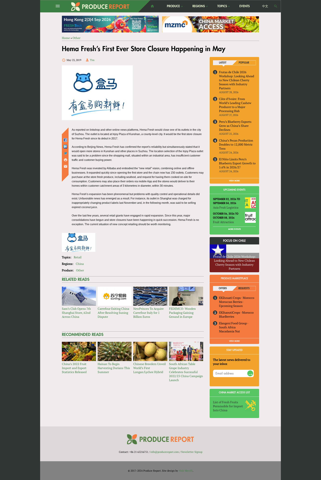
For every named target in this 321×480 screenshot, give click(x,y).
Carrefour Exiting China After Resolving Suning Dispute (113, 313)
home (152, 6)
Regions (198, 6)
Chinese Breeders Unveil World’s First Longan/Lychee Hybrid (149, 368)
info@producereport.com (164, 452)
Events (244, 6)
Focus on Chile (234, 240)
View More (234, 341)
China (80, 264)
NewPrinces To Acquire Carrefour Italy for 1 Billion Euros (148, 313)
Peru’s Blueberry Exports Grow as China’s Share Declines (235, 126)
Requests (244, 288)
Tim (92, 60)
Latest (222, 62)
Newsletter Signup (191, 452)
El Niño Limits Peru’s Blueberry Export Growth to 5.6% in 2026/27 (237, 163)
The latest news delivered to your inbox (231, 362)
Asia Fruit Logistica (225, 207)
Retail (77, 257)
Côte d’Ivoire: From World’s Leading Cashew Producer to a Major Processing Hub (235, 105)
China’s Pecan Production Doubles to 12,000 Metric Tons (236, 144)
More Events (234, 229)
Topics (222, 6)
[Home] (100, 6)
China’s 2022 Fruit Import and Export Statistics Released (74, 368)
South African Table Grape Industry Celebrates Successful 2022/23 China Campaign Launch (186, 372)
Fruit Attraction (223, 222)
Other (76, 38)
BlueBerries (226, 316)
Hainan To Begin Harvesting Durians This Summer (114, 368)
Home (66, 38)
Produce (173, 6)
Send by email (66, 166)
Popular (244, 62)
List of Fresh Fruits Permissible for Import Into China (228, 406)
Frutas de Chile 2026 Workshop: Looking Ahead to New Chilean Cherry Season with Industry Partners (236, 80)
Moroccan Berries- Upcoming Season (231, 304)
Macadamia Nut (229, 331)
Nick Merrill (186, 470)
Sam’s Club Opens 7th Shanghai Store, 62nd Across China (76, 313)
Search (276, 6)
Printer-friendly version (66, 160)
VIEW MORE (234, 181)
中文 (265, 6)
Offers (223, 288)
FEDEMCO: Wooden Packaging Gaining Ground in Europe (182, 313)
